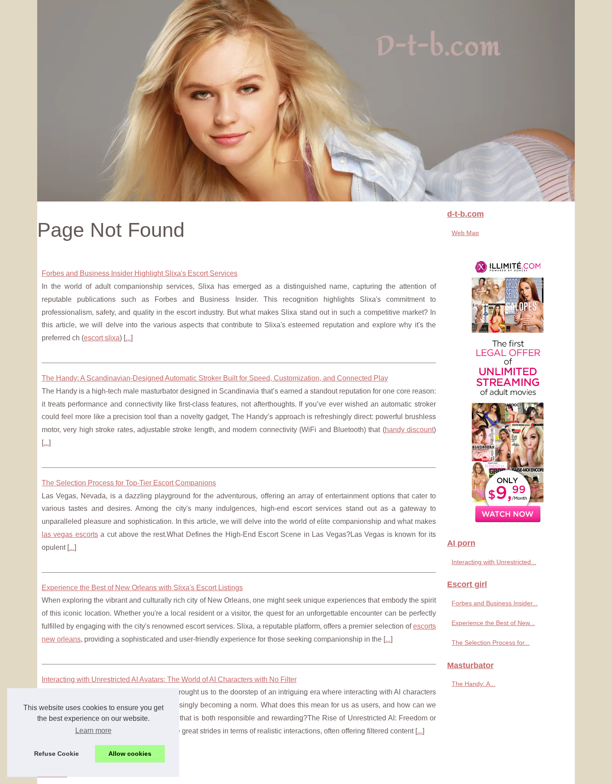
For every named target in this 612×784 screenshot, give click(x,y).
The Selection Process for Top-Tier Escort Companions (129, 483)
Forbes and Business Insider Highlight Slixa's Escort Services (139, 273)
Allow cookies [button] (129, 753)
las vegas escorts (70, 534)
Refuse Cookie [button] (56, 753)
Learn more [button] (93, 730)
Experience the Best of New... (493, 622)
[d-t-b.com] (306, 100)
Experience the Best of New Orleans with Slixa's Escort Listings (142, 587)
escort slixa (102, 338)
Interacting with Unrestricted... (494, 562)
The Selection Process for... (491, 642)
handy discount (409, 429)
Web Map (465, 232)
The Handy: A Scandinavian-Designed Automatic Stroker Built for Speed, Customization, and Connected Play (215, 378)
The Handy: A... (474, 683)
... (128, 338)
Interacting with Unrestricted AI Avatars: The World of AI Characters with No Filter (169, 679)
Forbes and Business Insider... (495, 603)
